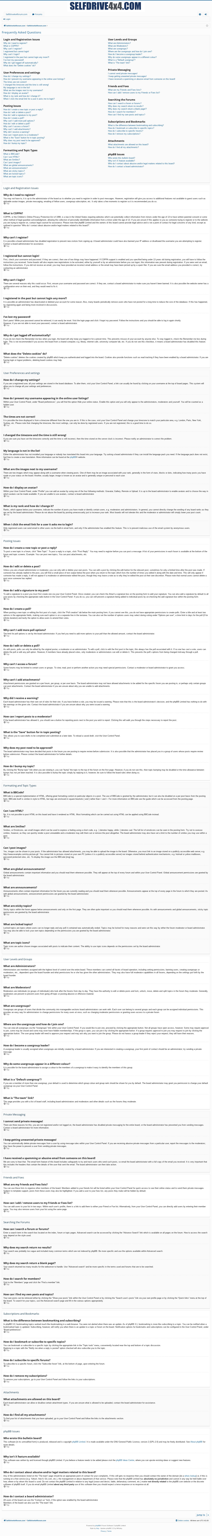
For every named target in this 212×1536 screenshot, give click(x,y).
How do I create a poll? (13, 118)
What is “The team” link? (119, 63)
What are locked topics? (14, 174)
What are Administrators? (119, 43)
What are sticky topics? (14, 171)
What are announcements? (15, 168)
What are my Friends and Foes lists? (124, 90)
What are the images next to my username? (23, 90)
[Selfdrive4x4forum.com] (106, 6)
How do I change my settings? (17, 76)
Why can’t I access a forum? (16, 126)
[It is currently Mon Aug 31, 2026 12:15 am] (207, 26)
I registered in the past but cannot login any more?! (26, 57)
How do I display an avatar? (15, 93)
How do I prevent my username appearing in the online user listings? (34, 79)
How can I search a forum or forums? (124, 103)
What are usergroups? (118, 49)
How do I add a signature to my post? (20, 115)
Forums (38, 14)
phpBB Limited (78, 1442)
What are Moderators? (118, 46)
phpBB (73, 457)
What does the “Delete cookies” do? (19, 65)
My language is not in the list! (16, 87)
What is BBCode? (11, 154)
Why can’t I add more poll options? (19, 121)
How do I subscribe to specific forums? (125, 131)
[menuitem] (200, 14)
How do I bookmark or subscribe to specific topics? (131, 128)
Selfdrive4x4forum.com (16, 14)
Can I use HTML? (11, 157)
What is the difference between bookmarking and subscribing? (136, 125)
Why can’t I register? (12, 49)
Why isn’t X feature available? (121, 161)
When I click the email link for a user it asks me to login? (29, 99)
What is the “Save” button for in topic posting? (24, 138)
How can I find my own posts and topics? (126, 114)
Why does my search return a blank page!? (127, 109)
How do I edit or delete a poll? (16, 123)
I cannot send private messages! (123, 73)
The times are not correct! (15, 82)
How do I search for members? (122, 112)
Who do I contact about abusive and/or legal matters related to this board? (141, 163)
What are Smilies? (11, 160)
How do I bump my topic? (14, 143)
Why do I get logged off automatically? (20, 63)
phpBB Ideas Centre (125, 1460)
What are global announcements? (18, 165)
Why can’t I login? (11, 54)
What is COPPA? (11, 46)
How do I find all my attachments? (123, 147)
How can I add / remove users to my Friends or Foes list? (134, 92)
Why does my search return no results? (125, 106)
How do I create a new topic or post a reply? (23, 109)
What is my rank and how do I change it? (21, 96)
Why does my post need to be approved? (21, 140)
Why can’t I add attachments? (16, 129)
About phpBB (196, 1442)
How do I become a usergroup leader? (125, 54)
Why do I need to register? (15, 43)
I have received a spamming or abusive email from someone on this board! (141, 79)
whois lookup (190, 1476)
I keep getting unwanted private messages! (127, 76)
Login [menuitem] (206, 15)
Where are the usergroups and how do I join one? (130, 51)
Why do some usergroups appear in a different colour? (132, 57)
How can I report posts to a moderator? (20, 135)
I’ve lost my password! (13, 60)
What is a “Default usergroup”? (121, 60)
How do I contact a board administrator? (126, 166)
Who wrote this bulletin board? (121, 158)
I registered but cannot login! (16, 51)
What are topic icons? (13, 176)
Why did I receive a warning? (16, 132)
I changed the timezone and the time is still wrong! (26, 85)
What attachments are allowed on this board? (128, 144)
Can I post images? (12, 162)
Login (8, 19)
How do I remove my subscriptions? (124, 134)
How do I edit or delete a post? (17, 112)
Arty (97, 1528)
